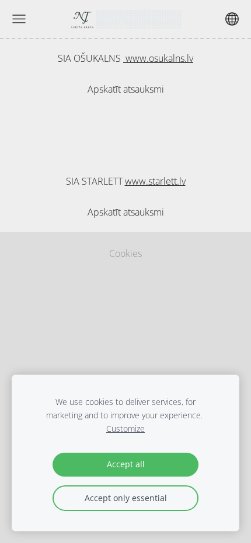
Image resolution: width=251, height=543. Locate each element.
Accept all (126, 464)
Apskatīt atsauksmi (126, 89)
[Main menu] (19, 19)
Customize (125, 428)
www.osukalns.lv (158, 58)
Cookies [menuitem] (125, 253)
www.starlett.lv (155, 181)
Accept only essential (126, 497)
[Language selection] (232, 19)
